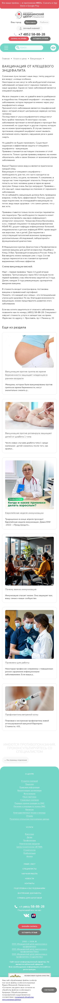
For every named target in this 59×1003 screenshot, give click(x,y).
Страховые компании (29, 800)
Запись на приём (18, 39)
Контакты (29, 883)
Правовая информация (29, 787)
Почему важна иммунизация (20, 589)
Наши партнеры (29, 797)
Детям (29, 837)
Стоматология (29, 850)
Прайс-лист (29, 864)
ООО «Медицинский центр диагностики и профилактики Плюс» (29, 950)
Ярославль (31, 22)
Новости (29, 878)
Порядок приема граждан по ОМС (30, 803)
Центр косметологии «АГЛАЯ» (29, 847)
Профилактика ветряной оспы (21, 714)
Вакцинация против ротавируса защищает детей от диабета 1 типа (28, 435)
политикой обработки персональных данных (18, 998)
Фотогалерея (29, 793)
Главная (6, 58)
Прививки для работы (17, 662)
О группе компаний (29, 781)
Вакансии (29, 809)
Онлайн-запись (29, 926)
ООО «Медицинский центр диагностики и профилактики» (29, 945)
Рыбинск (44, 22)
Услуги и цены (20, 58)
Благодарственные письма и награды (29, 812)
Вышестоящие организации (29, 790)
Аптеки (29, 856)
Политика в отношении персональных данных (29, 819)
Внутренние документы (29, 893)
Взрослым (29, 834)
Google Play (33, 5)
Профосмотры (29, 840)
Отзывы (29, 816)
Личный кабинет (31, 28)
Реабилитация (29, 853)
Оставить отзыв (40, 39)
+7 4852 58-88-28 (31, 34)
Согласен (49, 990)
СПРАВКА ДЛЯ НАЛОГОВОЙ (29, 898)
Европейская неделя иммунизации (24, 513)
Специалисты (29, 869)
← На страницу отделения (15, 760)
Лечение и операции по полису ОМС (29, 806)
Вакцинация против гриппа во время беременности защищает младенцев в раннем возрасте (26, 375)
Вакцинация (36, 58)
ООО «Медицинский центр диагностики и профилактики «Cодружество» (29, 955)
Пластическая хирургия (29, 843)
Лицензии (29, 784)
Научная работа (30, 873)
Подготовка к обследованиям (29, 888)
